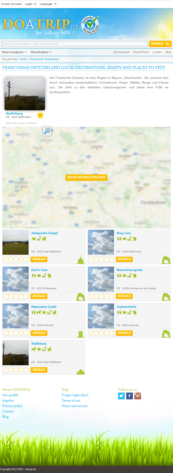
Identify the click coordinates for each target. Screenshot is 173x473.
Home (23, 59)
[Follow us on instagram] (137, 396)
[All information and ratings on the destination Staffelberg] (25, 94)
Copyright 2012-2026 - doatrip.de (18, 469)
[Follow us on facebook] (129, 396)
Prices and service (75, 406)
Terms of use (71, 400)
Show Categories (13, 52)
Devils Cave (39, 270)
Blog (168, 52)
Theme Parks (141, 52)
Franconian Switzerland (44, 59)
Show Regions (39, 52)
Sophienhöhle (126, 306)
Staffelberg (38, 343)
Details (39, 259)
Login (28, 4)
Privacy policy (12, 406)
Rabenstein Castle (43, 306)
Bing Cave (124, 233)
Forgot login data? (75, 395)
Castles (157, 52)
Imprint (8, 400)
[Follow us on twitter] (121, 396)
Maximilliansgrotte (130, 270)
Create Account (11, 4)
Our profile (10, 395)
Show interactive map (86, 177)
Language (46, 4)
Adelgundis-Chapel (44, 233)
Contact (8, 411)
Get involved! (121, 52)
